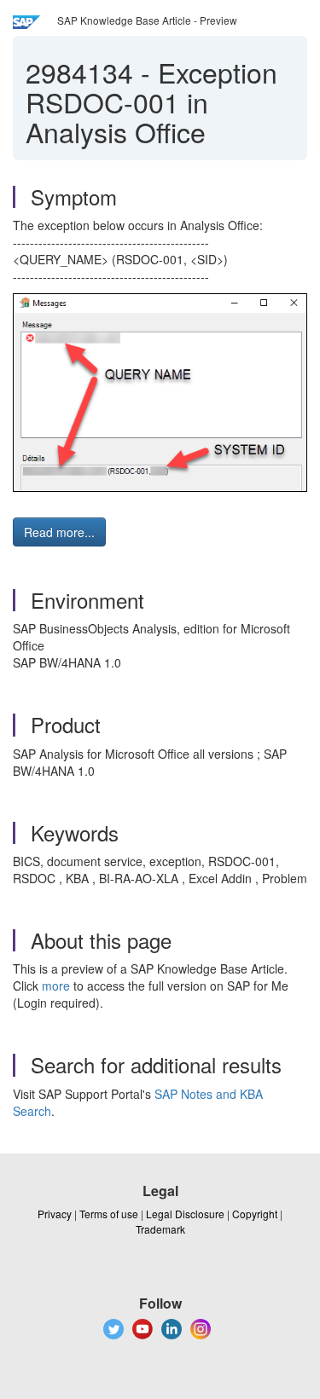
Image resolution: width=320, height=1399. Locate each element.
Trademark (160, 1229)
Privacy (55, 1213)
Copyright (254, 1213)
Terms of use (108, 1213)
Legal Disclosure (185, 1213)
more (56, 985)
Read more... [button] (59, 532)
